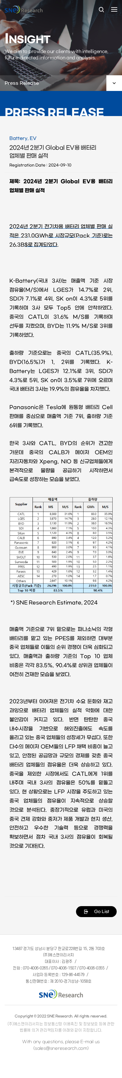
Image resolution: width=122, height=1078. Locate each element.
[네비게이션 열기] (114, 9)
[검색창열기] (101, 10)
